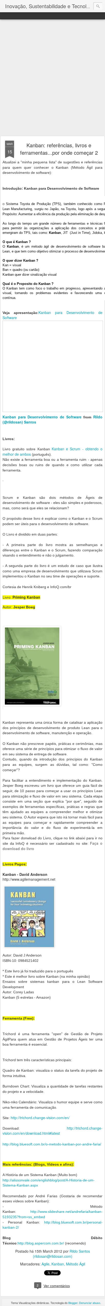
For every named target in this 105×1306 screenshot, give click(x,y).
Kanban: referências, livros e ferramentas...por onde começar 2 (59, 148)
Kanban (57, 1263)
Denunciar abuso (89, 1303)
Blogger (72, 1303)
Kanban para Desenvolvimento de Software (42, 416)
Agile (45, 1263)
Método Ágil (75, 1263)
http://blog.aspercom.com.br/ (41, 1243)
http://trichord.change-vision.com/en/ (40, 1117)
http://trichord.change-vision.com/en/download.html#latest (52, 1131)
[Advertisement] (52, 77)
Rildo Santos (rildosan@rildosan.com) (61, 1254)
